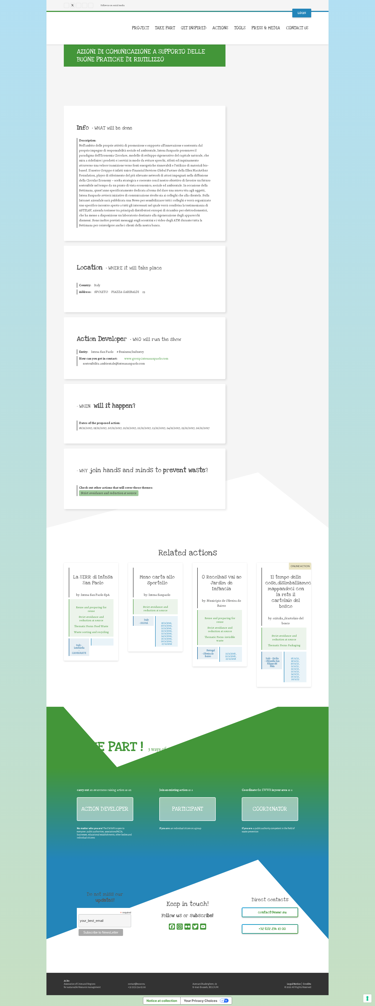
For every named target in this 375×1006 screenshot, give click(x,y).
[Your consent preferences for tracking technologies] (367, 998)
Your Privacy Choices (200, 1001)
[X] (72, 5)
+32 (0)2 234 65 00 (137, 987)
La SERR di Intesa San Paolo (93, 580)
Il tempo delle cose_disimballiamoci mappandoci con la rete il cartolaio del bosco (288, 591)
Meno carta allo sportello (157, 580)
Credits (307, 984)
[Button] (91, 603)
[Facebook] (66, 5)
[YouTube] (84, 5)
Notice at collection (161, 1001)
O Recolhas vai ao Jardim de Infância (221, 583)
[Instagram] (78, 5)
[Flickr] (90, 5)
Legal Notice (294, 984)
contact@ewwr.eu (136, 984)
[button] (311, 28)
